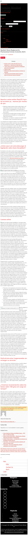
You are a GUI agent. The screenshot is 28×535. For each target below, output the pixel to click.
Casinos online (7, 69)
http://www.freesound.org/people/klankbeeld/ (14, 532)
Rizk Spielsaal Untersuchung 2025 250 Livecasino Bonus (13, 448)
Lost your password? (5, 28)
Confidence (15, 521)
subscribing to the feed (8, 408)
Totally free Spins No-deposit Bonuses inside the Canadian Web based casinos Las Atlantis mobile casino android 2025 (13, 450)
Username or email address (7, 21)
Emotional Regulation (15, 518)
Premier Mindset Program (11, 9)
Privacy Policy (15, 485)
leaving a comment (22, 407)
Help (4, 38)
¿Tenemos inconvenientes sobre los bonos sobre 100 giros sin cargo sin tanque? (13, 74)
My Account (15, 480)
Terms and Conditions (15, 486)
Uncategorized (10, 54)
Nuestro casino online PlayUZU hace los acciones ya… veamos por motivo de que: (13, 64)
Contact (15, 483)
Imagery (15, 516)
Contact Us (8, 41)
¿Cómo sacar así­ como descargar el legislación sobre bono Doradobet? (14, 67)
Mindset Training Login (5, 12)
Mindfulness (15, 519)
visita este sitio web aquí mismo (16, 158)
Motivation (15, 515)
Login (4, 42)
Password (3, 23)
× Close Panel (4, 474)
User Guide (15, 482)
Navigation (4, 4)
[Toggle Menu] (1, 457)
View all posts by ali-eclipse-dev (8, 421)
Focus (15, 513)
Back (7, 469)
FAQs (7, 39)
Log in (10, 26)
